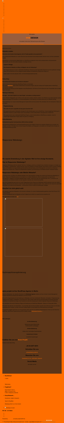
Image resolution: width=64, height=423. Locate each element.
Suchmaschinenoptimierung (37, 43)
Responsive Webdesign (25, 43)
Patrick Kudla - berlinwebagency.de (13, 402)
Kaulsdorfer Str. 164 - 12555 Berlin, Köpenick (32, 358)
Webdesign (7, 6)
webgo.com (13, 384)
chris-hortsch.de (8, 405)
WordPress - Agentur (30, 418)
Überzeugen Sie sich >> (36, 311)
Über (6, 5)
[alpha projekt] (5, 1)
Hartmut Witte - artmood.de (11, 399)
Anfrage (6, 15)
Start (6, 3)
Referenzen (7, 12)
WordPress (7, 9)
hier (17, 196)
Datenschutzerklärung (10, 380)
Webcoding (7, 8)
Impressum (7, 381)
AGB (6, 382)
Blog (6, 14)
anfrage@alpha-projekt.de (32, 352)
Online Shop (7, 11)
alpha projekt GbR (13, 378)
